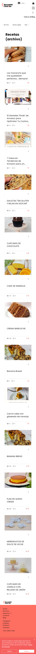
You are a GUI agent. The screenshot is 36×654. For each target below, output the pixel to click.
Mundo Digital (17, 25)
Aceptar (26, 651)
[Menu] (33, 8)
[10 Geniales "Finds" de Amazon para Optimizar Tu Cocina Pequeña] (18, 97)
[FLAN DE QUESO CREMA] (18, 480)
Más (26, 25)
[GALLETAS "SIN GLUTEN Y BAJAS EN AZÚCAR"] (18, 182)
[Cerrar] (33, 640)
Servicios (6, 611)
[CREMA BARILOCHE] (18, 310)
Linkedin (6, 623)
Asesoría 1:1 (7, 613)
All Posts (6, 25)
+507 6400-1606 (9, 631)
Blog (4, 618)
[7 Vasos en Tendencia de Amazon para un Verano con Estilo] (18, 139)
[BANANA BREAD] (18, 437)
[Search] (33, 13)
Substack (6, 627)
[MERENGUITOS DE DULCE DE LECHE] (18, 522)
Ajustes (9, 651)
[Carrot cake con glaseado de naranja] (18, 395)
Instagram (6, 621)
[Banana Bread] (18, 352)
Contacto (6, 615)
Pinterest (6, 625)
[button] (33, 3)
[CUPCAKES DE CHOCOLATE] (18, 224)
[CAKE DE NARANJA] (18, 267)
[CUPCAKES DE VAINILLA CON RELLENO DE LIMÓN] (18, 565)
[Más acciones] (29, 66)
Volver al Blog (29, 17)
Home (5, 609)
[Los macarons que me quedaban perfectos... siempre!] (18, 54)
